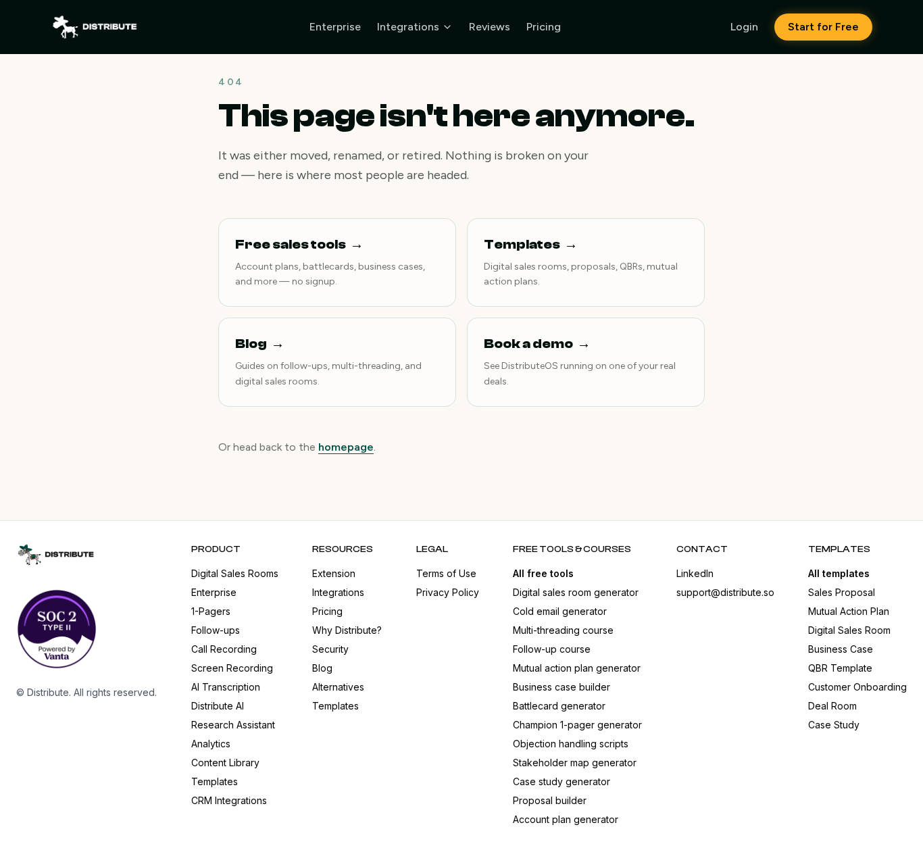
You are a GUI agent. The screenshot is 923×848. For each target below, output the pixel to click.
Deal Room (832, 706)
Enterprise (335, 26)
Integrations (408, 26)
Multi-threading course (563, 630)
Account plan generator (565, 819)
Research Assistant (233, 724)
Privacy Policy (447, 592)
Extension (333, 573)
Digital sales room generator (576, 592)
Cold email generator (560, 611)
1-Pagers (210, 611)
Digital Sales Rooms (234, 573)
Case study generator (561, 781)
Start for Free (823, 26)
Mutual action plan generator (577, 668)
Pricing (543, 26)
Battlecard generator (559, 706)
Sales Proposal (841, 592)
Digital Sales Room (849, 630)
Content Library (225, 762)
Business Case (840, 649)
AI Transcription (225, 687)
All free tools (543, 573)
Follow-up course (552, 649)
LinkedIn (695, 573)
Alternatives (338, 687)
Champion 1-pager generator (577, 724)
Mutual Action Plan (848, 611)
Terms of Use (446, 573)
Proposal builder (550, 800)
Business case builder (561, 687)
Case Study (833, 724)
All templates (839, 573)
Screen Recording (232, 668)
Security (330, 649)
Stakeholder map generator (575, 762)
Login (744, 26)
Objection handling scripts (570, 743)
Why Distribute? (347, 630)
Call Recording (224, 649)
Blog (322, 668)
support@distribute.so (725, 592)
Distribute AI (217, 706)
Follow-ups (215, 630)
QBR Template (840, 668)
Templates (214, 781)
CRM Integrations (229, 800)
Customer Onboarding (857, 687)
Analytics (210, 743)
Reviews (489, 26)
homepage (346, 447)
